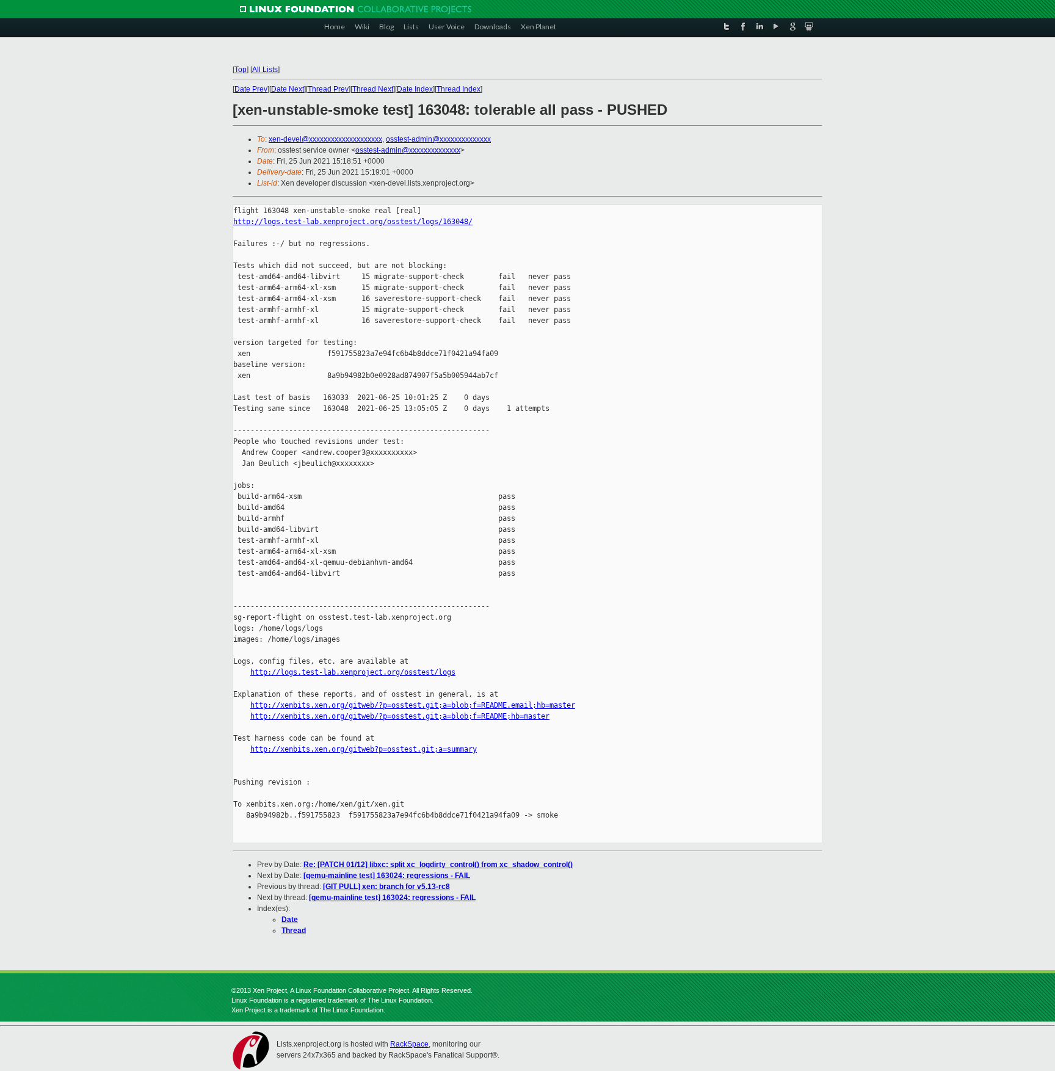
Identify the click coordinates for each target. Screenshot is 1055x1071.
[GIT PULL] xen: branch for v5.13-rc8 (386, 886)
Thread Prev (328, 89)
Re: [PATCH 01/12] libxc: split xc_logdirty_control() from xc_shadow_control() (438, 864)
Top (240, 69)
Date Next (287, 89)
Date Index (415, 89)
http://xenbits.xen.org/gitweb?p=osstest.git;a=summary (363, 749)
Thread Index (458, 89)
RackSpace (409, 1044)
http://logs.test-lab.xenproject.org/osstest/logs (352, 672)
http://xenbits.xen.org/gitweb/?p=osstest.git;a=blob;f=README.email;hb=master (412, 705)
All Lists (265, 69)
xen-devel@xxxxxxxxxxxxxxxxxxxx (325, 139)
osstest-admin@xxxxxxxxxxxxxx (438, 139)
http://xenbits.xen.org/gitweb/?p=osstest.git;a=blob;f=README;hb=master (399, 716)
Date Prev (250, 89)
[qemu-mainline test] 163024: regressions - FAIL (386, 875)
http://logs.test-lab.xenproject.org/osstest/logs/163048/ (353, 221)
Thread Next (372, 89)
